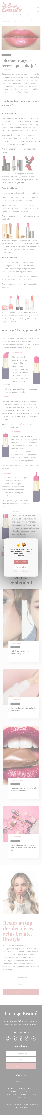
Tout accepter (21, 562)
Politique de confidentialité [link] (21, 571)
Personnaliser (21, 567)
